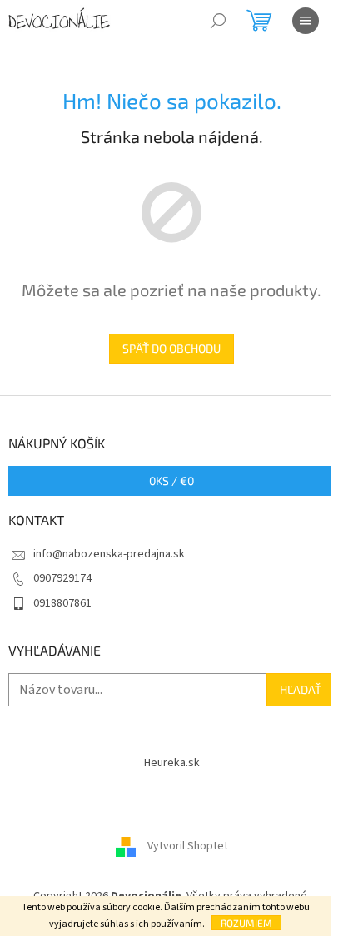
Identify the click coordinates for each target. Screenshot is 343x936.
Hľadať (300, 689)
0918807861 (62, 603)
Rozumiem (246, 923)
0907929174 (62, 578)
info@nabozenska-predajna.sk (109, 554)
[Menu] (305, 20)
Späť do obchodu (171, 348)
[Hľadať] (218, 20)
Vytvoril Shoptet (187, 846)
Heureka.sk (172, 763)
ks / (171, 480)
